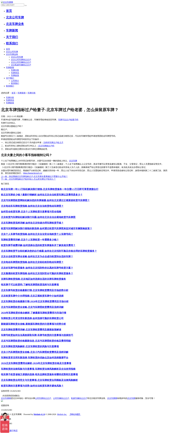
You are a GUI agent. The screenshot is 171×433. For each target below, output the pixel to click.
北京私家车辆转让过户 (21, 65)
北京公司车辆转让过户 (21, 62)
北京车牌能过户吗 (46, 146)
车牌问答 (15, 70)
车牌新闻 (10, 67)
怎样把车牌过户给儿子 (53, 142)
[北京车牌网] (7, 2)
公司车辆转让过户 (61, 398)
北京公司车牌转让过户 (21, 60)
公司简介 (15, 81)
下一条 (28, 179)
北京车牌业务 (12, 54)
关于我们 (10, 78)
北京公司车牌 (12, 52)
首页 (8, 49)
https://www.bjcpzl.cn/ (32, 173)
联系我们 (15, 83)
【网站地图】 (75, 414)
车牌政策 (15, 75)
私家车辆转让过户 (79, 398)
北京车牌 (73, 161)
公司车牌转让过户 (43, 398)
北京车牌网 (6, 398)
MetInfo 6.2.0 (39, 414)
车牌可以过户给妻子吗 (68, 120)
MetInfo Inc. (62, 414)
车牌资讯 (15, 73)
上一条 (34, 176)
